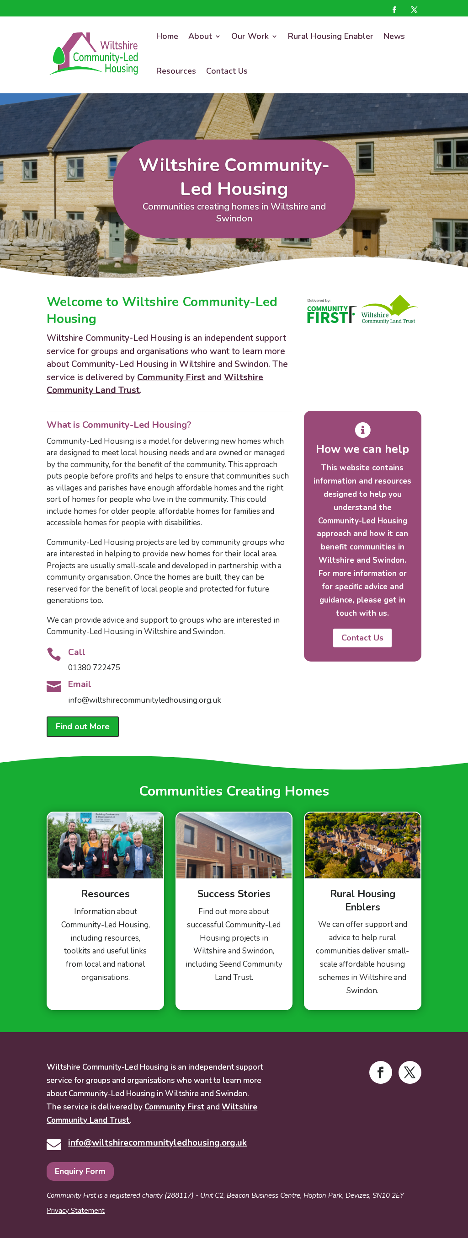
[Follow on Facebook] (394, 9)
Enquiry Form (80, 1171)
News (394, 36)
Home (167, 36)
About (200, 36)
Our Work (250, 36)
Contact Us (227, 70)
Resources (176, 70)
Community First (171, 377)
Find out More (83, 726)
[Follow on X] (414, 9)
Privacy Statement (76, 1210)
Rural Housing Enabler (330, 36)
